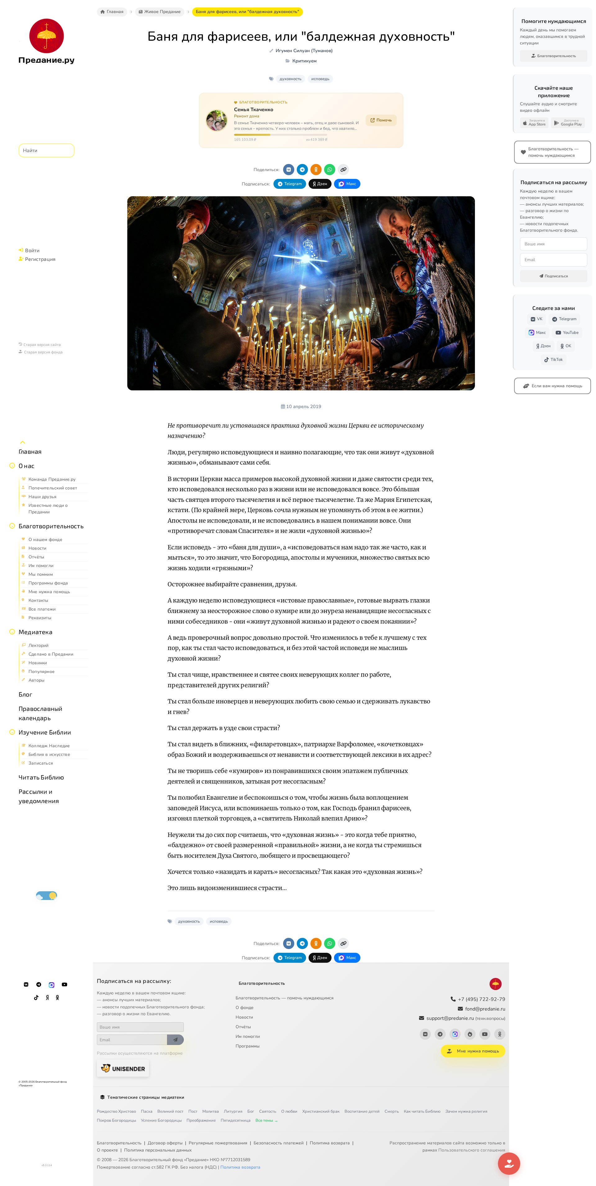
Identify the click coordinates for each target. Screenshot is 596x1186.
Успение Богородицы (161, 1120)
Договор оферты (165, 1143)
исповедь (320, 79)
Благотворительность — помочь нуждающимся (285, 998)
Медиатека (35, 631)
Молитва (210, 1111)
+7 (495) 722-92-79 (481, 999)
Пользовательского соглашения (471, 1150)
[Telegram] (39, 985)
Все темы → (266, 1120)
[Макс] (51, 985)
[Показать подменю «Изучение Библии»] (12, 732)
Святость (267, 1111)
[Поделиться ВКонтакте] (288, 169)
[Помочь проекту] (509, 1163)
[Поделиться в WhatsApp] (329, 169)
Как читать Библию (422, 1111)
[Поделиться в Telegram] (302, 169)
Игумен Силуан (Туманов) (304, 51)
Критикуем (304, 61)
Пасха (146, 1111)
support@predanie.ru (466, 1018)
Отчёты (243, 1027)
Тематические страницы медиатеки (145, 1097)
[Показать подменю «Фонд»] (12, 526)
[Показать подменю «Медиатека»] (12, 631)
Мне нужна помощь (478, 1051)
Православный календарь (40, 713)
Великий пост (170, 1111)
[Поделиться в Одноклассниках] (316, 169)
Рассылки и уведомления (39, 796)
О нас (26, 465)
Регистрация (40, 259)
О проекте (107, 1150)
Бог (250, 1111)
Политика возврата (330, 1143)
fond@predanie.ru (485, 1009)
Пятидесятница (236, 1120)
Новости (244, 1017)
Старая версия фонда (43, 352)
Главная (30, 451)
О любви (289, 1111)
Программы (248, 1046)
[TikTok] (36, 998)
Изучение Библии (45, 732)
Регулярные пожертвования (218, 1143)
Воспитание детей (362, 1111)
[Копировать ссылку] (343, 169)
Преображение (201, 1120)
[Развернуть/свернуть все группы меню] (23, 443)
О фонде (245, 1008)
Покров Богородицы (116, 1120)
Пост (192, 1111)
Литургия (233, 1111)
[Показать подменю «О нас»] (12, 465)
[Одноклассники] (57, 998)
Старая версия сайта (42, 344)
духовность (290, 79)
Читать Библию (41, 777)
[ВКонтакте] (26, 985)
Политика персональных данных (158, 1150)
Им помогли (248, 1036)
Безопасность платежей (279, 1143)
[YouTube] (64, 985)
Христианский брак (321, 1111)
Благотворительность (51, 525)
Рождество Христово (116, 1111)
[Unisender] (123, 1068)
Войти (32, 250)
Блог (25, 694)
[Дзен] (47, 998)
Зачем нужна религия (466, 1111)
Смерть (392, 1111)
